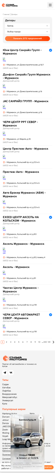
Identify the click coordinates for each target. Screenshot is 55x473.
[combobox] (27, 25)
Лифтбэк (6, 390)
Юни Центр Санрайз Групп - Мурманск (22, 52)
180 (45, 342)
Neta (32, 413)
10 (39, 342)
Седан (5, 384)
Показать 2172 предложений (27, 38)
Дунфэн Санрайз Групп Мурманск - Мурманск (26, 76)
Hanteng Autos (9, 413)
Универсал (7, 400)
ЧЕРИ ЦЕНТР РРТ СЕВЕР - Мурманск (20, 124)
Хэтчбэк (6, 387)
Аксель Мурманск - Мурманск (23, 244)
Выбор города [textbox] (13, 32)
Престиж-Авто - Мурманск (21, 172)
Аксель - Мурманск (16, 267)
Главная (6, 14)
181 (49, 342)
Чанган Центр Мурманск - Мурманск (21, 289)
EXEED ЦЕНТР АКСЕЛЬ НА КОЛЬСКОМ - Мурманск (21, 219)
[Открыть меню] (50, 5)
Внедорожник (9, 394)
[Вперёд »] (53, 342)
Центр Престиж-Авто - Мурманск (25, 149)
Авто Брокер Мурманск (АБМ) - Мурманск (24, 194)
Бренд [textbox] (10, 26)
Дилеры (14, 14)
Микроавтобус (9, 397)
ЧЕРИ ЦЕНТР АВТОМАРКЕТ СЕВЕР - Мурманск (21, 316)
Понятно (47, 467)
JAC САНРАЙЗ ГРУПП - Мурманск (26, 101)
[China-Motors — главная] (9, 5)
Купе (4, 403)
